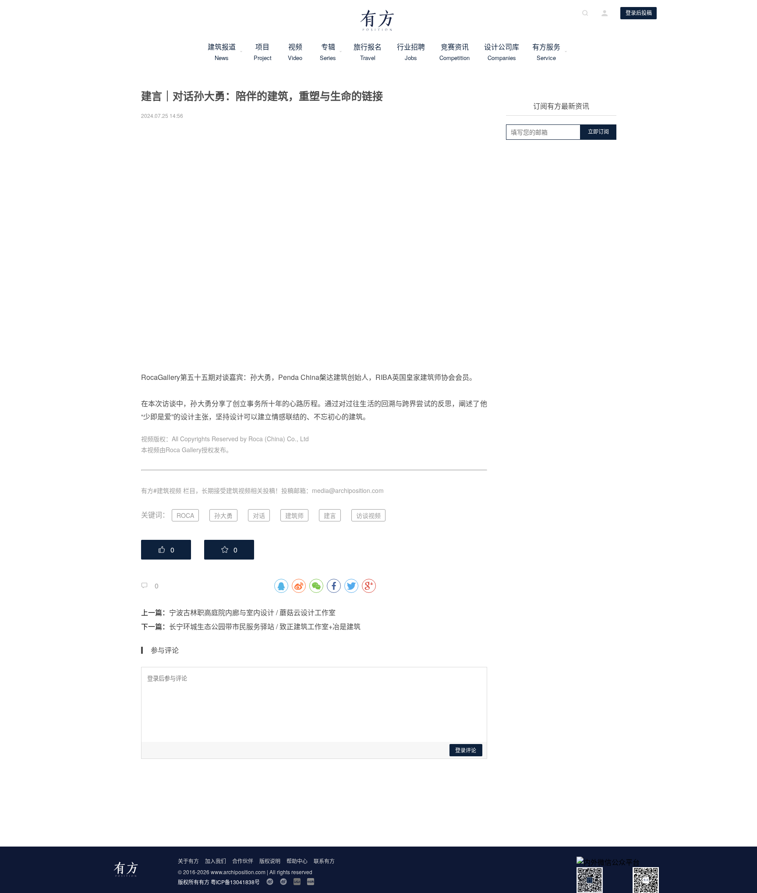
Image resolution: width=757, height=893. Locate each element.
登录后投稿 (639, 13)
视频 (295, 52)
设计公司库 (501, 52)
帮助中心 (297, 861)
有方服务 (546, 52)
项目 (262, 52)
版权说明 (269, 861)
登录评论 (465, 751)
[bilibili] (297, 881)
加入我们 (215, 861)
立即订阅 (598, 132)
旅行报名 (368, 52)
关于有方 (188, 861)
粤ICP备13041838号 (235, 882)
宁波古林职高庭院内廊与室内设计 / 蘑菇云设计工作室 (252, 612)
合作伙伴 (242, 861)
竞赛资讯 (455, 52)
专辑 (328, 52)
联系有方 (324, 861)
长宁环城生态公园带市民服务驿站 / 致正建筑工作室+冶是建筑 (265, 626)
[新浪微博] (269, 881)
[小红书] (310, 881)
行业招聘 (411, 52)
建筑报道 (222, 52)
